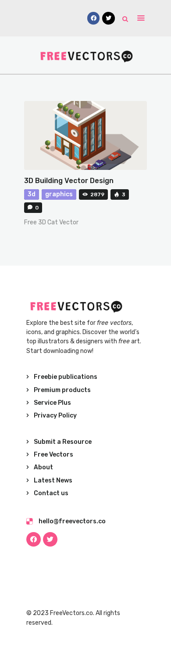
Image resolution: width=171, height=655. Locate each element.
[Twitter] (50, 539)
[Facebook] (33, 539)
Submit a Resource (63, 442)
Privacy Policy (55, 415)
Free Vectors (53, 454)
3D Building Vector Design (69, 180)
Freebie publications (65, 377)
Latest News (53, 480)
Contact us (51, 493)
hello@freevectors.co (72, 521)
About (43, 467)
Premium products (62, 390)
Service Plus (52, 403)
